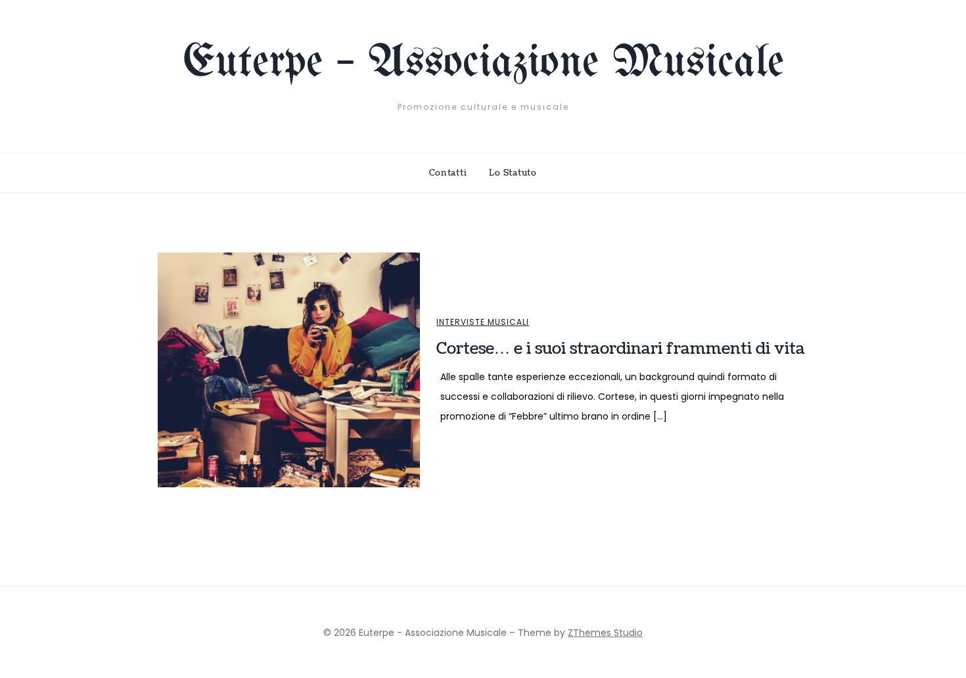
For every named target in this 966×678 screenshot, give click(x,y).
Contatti (448, 173)
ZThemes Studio (605, 632)
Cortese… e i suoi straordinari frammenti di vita (620, 348)
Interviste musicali (482, 322)
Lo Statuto (513, 173)
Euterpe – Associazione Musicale (483, 63)
